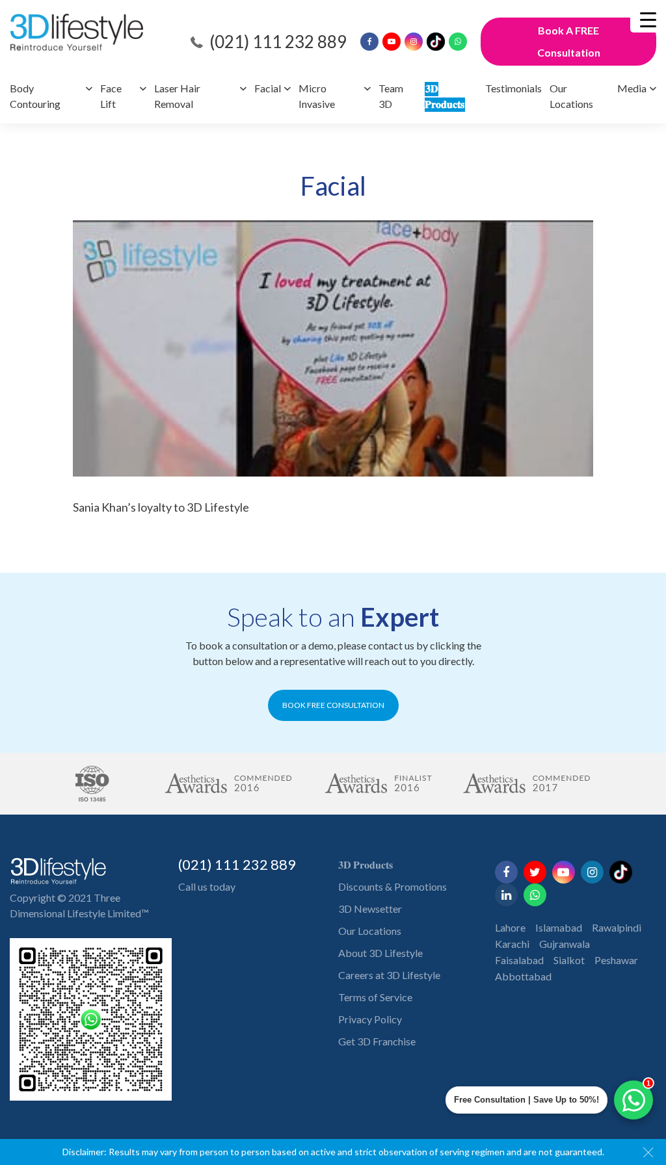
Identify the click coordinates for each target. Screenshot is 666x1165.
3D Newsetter (370, 908)
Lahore (510, 927)
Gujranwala (564, 943)
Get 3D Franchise (377, 1041)
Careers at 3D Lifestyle (389, 975)
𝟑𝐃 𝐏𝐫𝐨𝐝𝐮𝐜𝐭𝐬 (365, 864)
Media (631, 88)
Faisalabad (519, 960)
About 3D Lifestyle (380, 953)
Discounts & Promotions (392, 886)
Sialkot (569, 960)
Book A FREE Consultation (568, 41)
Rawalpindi (616, 927)
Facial (267, 88)
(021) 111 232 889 (278, 41)
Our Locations (369, 930)
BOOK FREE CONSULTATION (333, 705)
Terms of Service (375, 997)
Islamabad (558, 927)
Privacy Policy (370, 1019)
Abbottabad (523, 976)
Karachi (512, 943)
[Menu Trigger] (648, 20)
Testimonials (513, 88)
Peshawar (616, 960)
